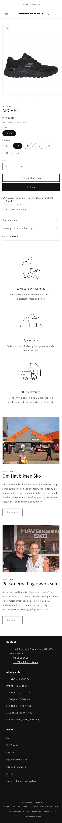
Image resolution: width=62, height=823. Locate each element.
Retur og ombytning (16, 759)
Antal (4, 160)
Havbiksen (30, 802)
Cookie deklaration (16, 766)
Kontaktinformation (15, 811)
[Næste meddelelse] (56, 4)
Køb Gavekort (13, 745)
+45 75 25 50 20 (20, 657)
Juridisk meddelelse (32, 816)
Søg (8, 737)
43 (28, 145)
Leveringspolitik (34, 811)
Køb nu (31, 187)
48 (19, 153)
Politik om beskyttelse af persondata (28, 806)
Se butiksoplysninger (16, 209)
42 (17, 145)
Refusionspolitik (50, 811)
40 (9, 146)
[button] (6, 13)
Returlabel (11, 774)
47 (9, 153)
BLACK (9, 133)
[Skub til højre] (37, 100)
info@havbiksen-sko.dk (25, 662)
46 (51, 146)
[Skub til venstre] (24, 100)
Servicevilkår (52, 806)
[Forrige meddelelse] (5, 4)
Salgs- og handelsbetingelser (21, 781)
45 (39, 145)
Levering (5, 122)
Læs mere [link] (12, 512)
